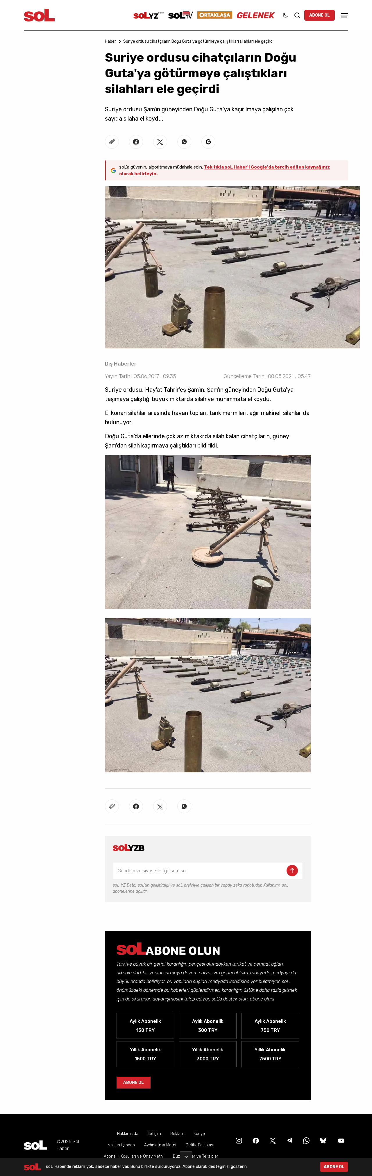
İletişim (154, 1133)
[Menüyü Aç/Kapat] (343, 15)
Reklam (177, 1133)
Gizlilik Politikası (199, 1145)
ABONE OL (319, 15)
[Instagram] (238, 1140)
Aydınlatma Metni (160, 1145)
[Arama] (297, 15)
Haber (110, 41)
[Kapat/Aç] (186, 1154)
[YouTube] (340, 1140)
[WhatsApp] (306, 1140)
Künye (199, 1133)
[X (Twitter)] (272, 1140)
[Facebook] (255, 1140)
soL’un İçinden (121, 1145)
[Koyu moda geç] (285, 15)
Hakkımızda (127, 1133)
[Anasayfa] (35, 1145)
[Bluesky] (323, 1140)
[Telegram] (289, 1140)
